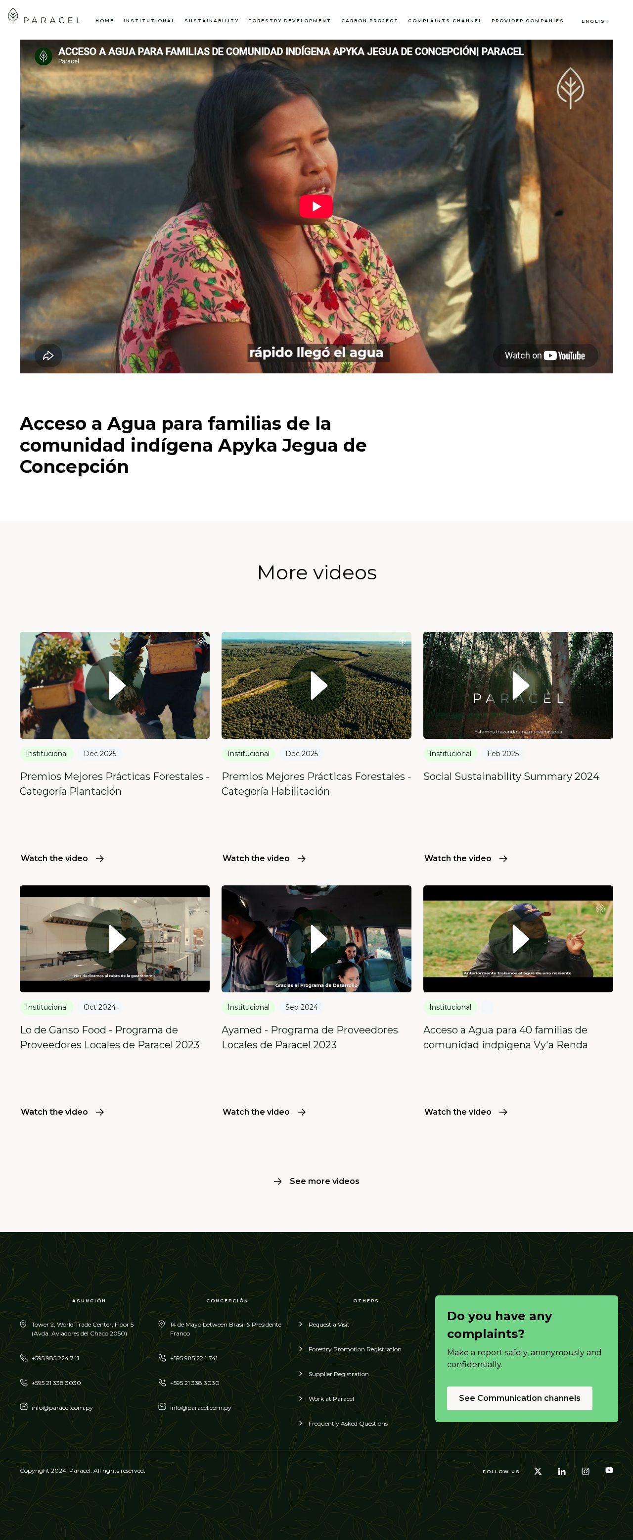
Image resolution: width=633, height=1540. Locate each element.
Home (104, 20)
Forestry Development (289, 20)
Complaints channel (445, 20)
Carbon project (370, 20)
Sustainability (211, 20)
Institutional (149, 20)
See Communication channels (520, 1398)
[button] (532, 20)
